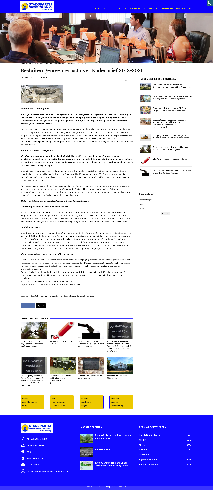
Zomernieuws (102, 449)
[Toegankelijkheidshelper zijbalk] (210, 3)
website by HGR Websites (119, 487)
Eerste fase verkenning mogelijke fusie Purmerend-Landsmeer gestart (32, 343)
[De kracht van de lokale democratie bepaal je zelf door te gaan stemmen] (91, 330)
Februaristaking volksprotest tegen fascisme (90, 376)
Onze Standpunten (133, 8)
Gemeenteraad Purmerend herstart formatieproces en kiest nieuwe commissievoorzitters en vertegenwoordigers (169, 123)
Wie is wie (113, 8)
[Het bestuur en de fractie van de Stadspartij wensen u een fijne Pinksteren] (145, 86)
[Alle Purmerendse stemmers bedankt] (63, 330)
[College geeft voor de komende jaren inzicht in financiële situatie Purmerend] (145, 137)
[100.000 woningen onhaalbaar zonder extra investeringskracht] (86, 466)
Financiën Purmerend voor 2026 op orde (118, 376)
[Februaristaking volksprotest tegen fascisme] (91, 365)
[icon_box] (34, 439)
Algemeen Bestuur (41, 64)
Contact (180, 8)
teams (152, 8)
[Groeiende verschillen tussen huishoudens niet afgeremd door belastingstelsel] (145, 98)
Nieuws (30, 64)
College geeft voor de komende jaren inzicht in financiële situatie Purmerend (171, 136)
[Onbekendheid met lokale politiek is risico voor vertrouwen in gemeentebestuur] (63, 365)
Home (23, 64)
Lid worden (167, 8)
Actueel (99, 8)
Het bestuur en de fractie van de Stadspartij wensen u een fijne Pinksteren (172, 86)
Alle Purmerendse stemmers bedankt (170, 159)
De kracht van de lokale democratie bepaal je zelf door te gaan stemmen (91, 343)
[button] (190, 9)
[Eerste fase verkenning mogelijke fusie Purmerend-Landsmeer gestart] (34, 330)
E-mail (141, 205)
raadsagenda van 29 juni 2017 (80, 296)
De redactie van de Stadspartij (34, 77)
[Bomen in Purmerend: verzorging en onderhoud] (86, 438)
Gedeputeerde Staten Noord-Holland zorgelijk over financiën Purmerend (169, 109)
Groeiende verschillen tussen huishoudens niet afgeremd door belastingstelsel (172, 97)
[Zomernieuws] (86, 452)
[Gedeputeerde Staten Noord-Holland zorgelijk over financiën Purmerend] (145, 110)
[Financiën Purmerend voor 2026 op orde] (120, 365)
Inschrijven (165, 213)
